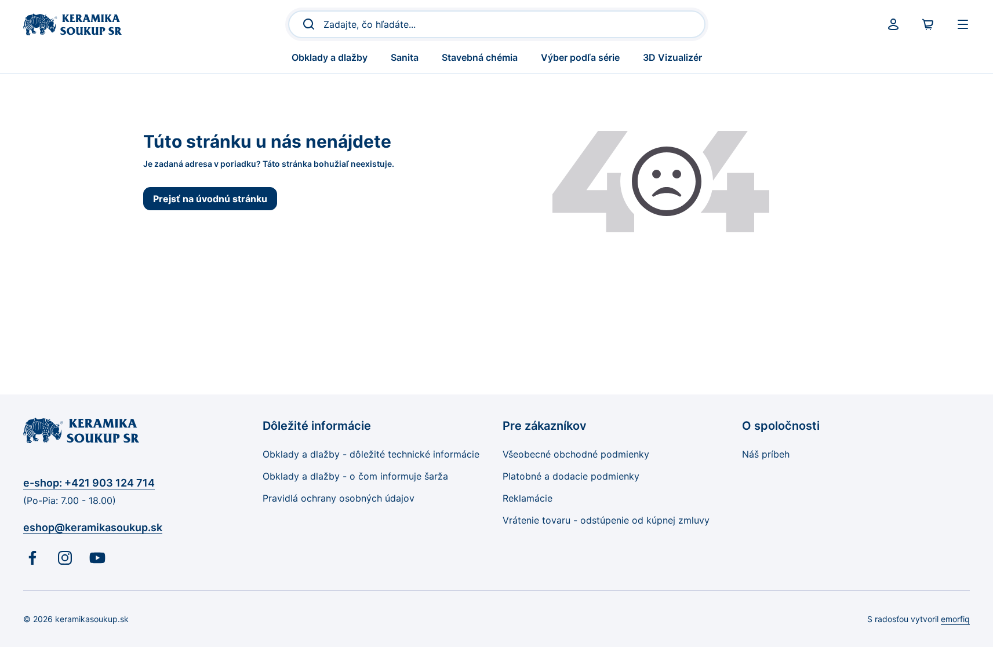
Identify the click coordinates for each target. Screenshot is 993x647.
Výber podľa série (580, 57)
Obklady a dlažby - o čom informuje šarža (355, 476)
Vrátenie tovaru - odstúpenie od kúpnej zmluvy (606, 520)
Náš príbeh (766, 454)
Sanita (405, 57)
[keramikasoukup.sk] (72, 24)
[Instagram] (65, 558)
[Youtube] (97, 558)
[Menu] (963, 24)
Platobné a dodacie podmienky (571, 476)
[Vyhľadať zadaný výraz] (305, 24)
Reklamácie (527, 498)
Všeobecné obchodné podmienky (576, 454)
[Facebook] (32, 558)
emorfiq (955, 619)
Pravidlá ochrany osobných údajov (338, 498)
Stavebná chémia (480, 57)
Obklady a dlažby (330, 57)
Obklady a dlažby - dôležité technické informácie (371, 454)
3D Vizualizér (672, 57)
